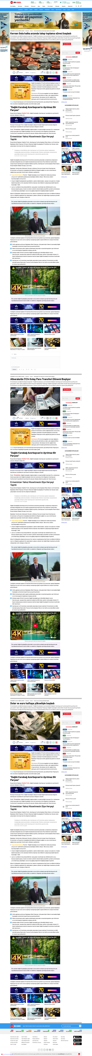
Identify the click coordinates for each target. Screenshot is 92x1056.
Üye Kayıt (63, 1038)
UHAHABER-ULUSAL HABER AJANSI (17, 30)
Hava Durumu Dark (14, 1038)
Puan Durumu (46, 1031)
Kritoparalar (47, 9)
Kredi (73, 9)
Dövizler (26, 9)
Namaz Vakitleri (20, 1031)
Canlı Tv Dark (24, 1036)
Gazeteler (70, 6)
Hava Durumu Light (14, 1036)
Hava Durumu (37, 1031)
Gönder (14, 369)
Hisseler (36, 9)
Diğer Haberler (58, 9)
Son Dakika (12, 6)
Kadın (43, 6)
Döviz (64, 9)
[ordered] (27, 369)
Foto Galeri (50, 6)
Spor (39, 6)
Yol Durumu (69, 1031)
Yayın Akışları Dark (25, 1040)
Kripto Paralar (78, 1031)
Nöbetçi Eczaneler (25, 1042)
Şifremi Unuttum (64, 1040)
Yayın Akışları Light (25, 1038)
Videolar (57, 6)
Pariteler (41, 9)
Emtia (68, 9)
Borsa (53, 9)
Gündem (27, 6)
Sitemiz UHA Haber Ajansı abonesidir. (7, 1054)
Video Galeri (55, 1038)
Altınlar (31, 9)
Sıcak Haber (55, 1044)
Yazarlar (63, 6)
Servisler (20, 6)
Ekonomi (33, 6)
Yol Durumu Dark (14, 1042)
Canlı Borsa (20, 9)
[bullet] (28, 369)
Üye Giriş (63, 1036)
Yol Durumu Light (14, 1040)
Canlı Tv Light (13, 1044)
